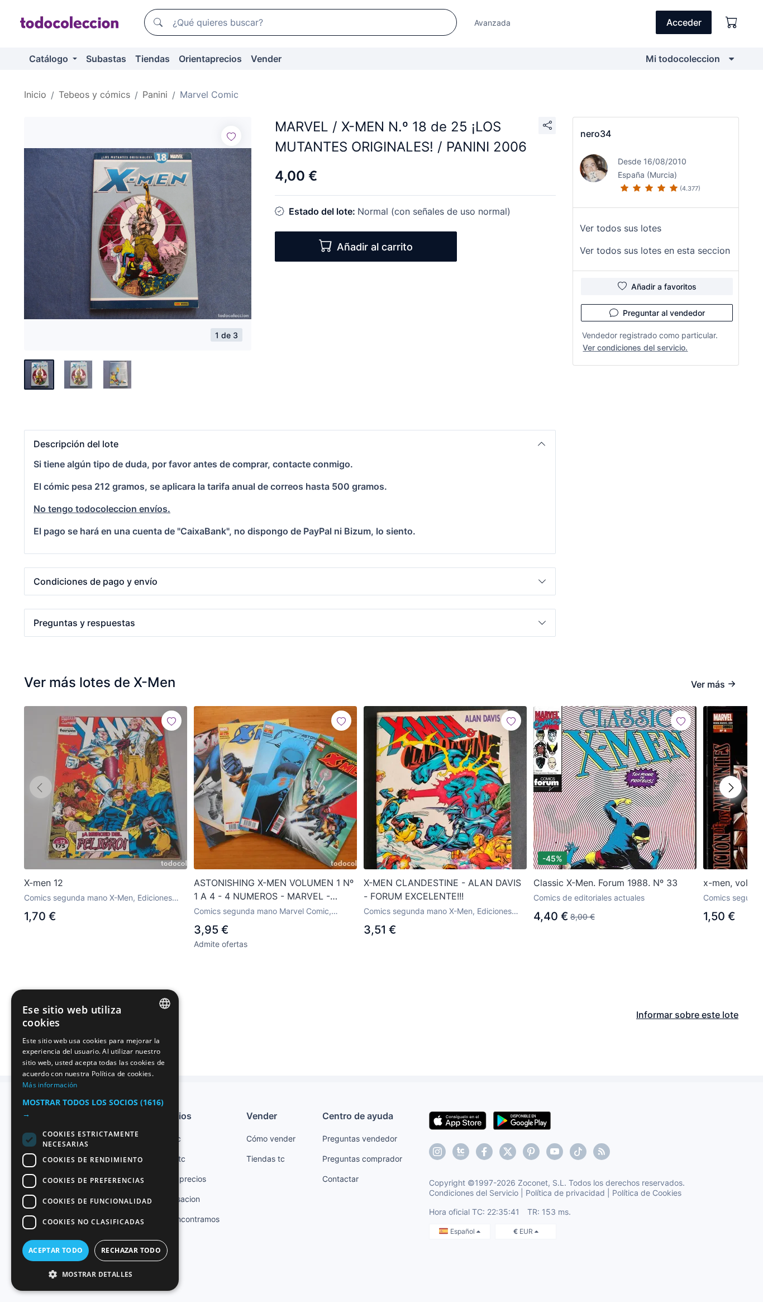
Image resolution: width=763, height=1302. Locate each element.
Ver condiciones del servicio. (635, 347)
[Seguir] (231, 136)
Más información (50, 1085)
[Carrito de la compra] (731, 22)
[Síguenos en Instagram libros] (460, 1151)
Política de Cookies (646, 1192)
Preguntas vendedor (359, 1138)
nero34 (595, 133)
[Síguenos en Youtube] (554, 1151)
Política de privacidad (565, 1192)
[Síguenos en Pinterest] (531, 1151)
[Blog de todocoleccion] (601, 1151)
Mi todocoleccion (683, 58)
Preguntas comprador (362, 1158)
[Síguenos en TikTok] (578, 1151)
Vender (266, 58)
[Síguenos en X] (507, 1151)
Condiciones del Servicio (473, 1192)
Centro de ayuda (357, 1115)
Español (463, 1231)
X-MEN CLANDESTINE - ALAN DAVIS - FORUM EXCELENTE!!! (442, 889)
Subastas (106, 58)
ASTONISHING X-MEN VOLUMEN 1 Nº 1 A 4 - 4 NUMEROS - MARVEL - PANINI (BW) (274, 890)
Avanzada (492, 22)
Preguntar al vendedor (664, 313)
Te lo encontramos (186, 1219)
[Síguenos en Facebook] (484, 1151)
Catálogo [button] (49, 58)
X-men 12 (43, 882)
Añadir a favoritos (664, 286)
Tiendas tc (265, 1158)
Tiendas (152, 58)
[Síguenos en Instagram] (437, 1151)
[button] (290, 444)
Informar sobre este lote (687, 1014)
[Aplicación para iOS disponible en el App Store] (458, 1119)
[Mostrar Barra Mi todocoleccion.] (731, 59)
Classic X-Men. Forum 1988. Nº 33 (605, 882)
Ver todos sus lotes (620, 228)
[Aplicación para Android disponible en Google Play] (522, 1119)
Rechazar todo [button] (131, 1250)
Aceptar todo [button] (55, 1250)
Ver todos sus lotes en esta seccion (655, 250)
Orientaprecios (210, 58)
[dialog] (95, 1140)
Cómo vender (270, 1138)
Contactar (340, 1178)
